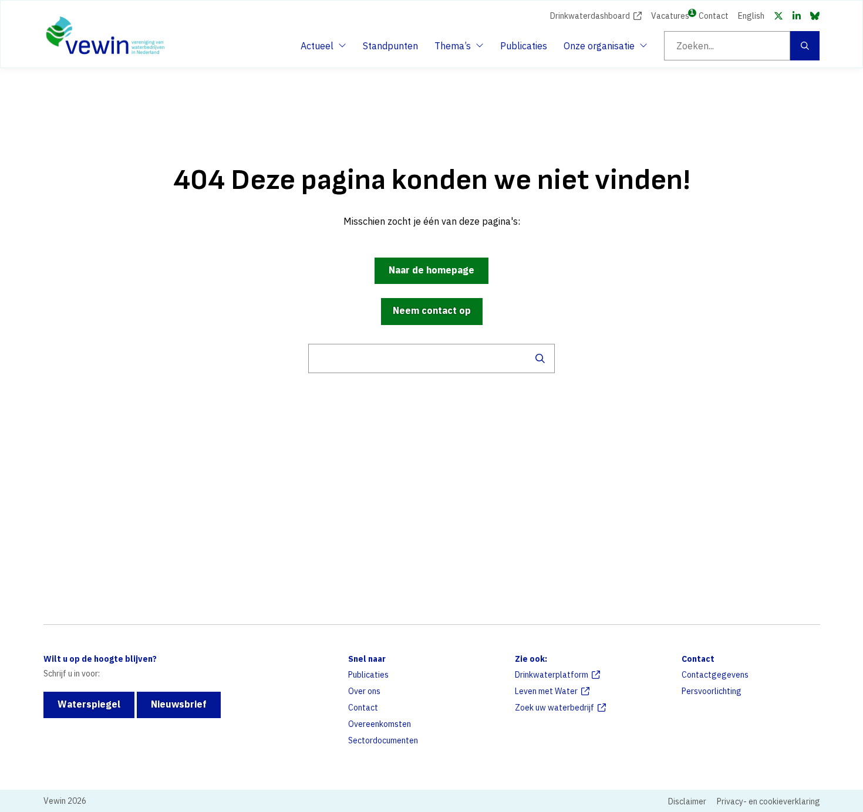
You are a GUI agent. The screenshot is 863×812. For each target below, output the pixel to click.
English (751, 16)
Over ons (364, 691)
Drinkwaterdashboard (590, 16)
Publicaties (523, 46)
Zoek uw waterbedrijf (554, 707)
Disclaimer (687, 801)
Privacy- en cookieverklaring (768, 801)
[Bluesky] (815, 16)
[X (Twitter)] (778, 16)
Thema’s (455, 49)
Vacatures (670, 15)
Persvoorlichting (711, 691)
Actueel (322, 49)
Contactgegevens (715, 674)
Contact (714, 16)
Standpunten (390, 46)
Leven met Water (546, 691)
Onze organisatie (599, 49)
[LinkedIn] (797, 16)
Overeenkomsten (379, 724)
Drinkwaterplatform (551, 674)
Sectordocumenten (383, 740)
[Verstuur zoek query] (540, 358)
